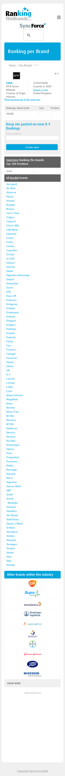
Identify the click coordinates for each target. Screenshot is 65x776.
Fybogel (11, 353)
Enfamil (10, 316)
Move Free (12, 411)
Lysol (9, 391)
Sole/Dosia (12, 519)
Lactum (10, 378)
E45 (8, 291)
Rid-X (9, 478)
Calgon (10, 217)
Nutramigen (13, 444)
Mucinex (11, 420)
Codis (9, 242)
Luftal (9, 386)
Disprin (10, 279)
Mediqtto (13, 502)
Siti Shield (12, 515)
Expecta (11, 337)
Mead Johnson (14, 395)
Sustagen (11, 544)
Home (12, 65)
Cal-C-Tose (12, 213)
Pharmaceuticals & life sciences (22, 99)
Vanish (10, 552)
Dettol (9, 271)
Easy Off (11, 295)
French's (11, 349)
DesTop (10, 266)
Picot (9, 453)
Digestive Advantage (18, 275)
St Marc (10, 527)
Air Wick (11, 188)
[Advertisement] (32, 727)
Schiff (9, 494)
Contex (10, 246)
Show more (14, 683)
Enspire (10, 333)
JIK (8, 370)
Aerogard (11, 184)
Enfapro (10, 324)
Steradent (12, 531)
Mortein (10, 407)
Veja (8, 560)
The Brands (25, 65)
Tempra (10, 548)
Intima (9, 366)
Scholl (9, 498)
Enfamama (12, 312)
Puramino (11, 461)
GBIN (9, 83)
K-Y (8, 374)
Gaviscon (11, 358)
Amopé (10, 200)
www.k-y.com (40, 89)
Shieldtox (11, 511)
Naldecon (11, 428)
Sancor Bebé (13, 486)
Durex (9, 287)
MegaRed (12, 399)
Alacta (9, 196)
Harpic (10, 362)
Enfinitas (11, 329)
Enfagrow (11, 304)
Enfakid (10, 308)
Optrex (10, 449)
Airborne (11, 192)
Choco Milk (12, 225)
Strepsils (11, 540)
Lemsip (10, 382)
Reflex (10, 465)
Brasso (10, 208)
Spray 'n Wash (14, 523)
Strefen (10, 535)
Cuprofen (11, 250)
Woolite (10, 564)
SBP (8, 490)
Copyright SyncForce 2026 (32, 771)
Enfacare (11, 300)
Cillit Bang (12, 229)
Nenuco (10, 432)
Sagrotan (11, 482)
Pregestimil (12, 457)
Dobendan (12, 283)
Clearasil (11, 233)
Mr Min (10, 415)
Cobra (9, 237)
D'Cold (10, 254)
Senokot (11, 507)
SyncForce (12, 160)
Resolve (11, 473)
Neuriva (10, 436)
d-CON (10, 258)
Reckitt (14, 178)
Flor (8, 345)
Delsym (10, 262)
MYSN (10, 424)
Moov (9, 403)
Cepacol (11, 221)
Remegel (11, 469)
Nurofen (11, 440)
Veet (8, 556)
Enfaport (11, 320)
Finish (9, 341)
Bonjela (10, 204)
